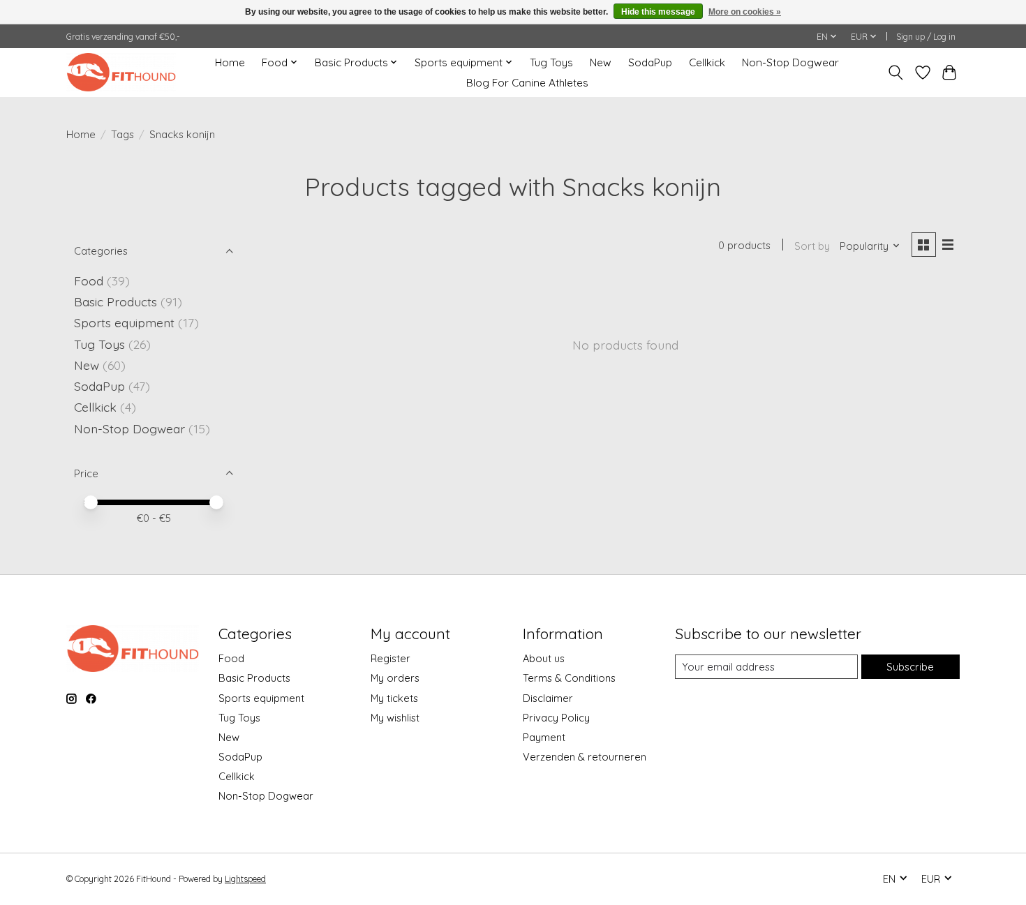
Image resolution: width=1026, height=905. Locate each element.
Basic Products (115, 301)
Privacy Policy (556, 717)
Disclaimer (548, 698)
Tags (122, 134)
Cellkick (707, 62)
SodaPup (650, 62)
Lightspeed (245, 879)
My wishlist (395, 717)
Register (390, 658)
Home (230, 62)
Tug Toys (551, 62)
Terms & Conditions (569, 678)
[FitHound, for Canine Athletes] (121, 72)
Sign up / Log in (926, 36)
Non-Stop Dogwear (790, 62)
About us (544, 658)
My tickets (394, 698)
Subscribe (910, 666)
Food (88, 280)
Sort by (812, 246)
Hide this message (658, 12)
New (600, 62)
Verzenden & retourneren (584, 756)
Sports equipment (124, 322)
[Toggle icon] (896, 72)
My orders (395, 678)
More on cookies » (744, 12)
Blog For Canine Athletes (527, 82)
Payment (544, 737)
